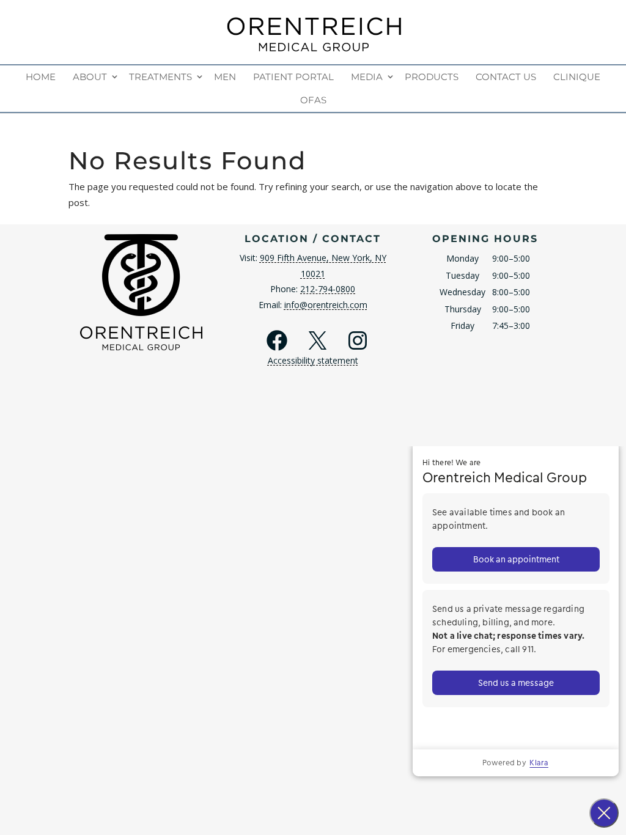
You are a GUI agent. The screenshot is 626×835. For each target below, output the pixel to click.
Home (41, 77)
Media (367, 77)
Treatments (160, 77)
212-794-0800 (327, 289)
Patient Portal (293, 77)
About (90, 77)
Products (431, 77)
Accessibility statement (313, 360)
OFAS (313, 100)
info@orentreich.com (325, 305)
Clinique (576, 77)
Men (225, 77)
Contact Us (506, 77)
